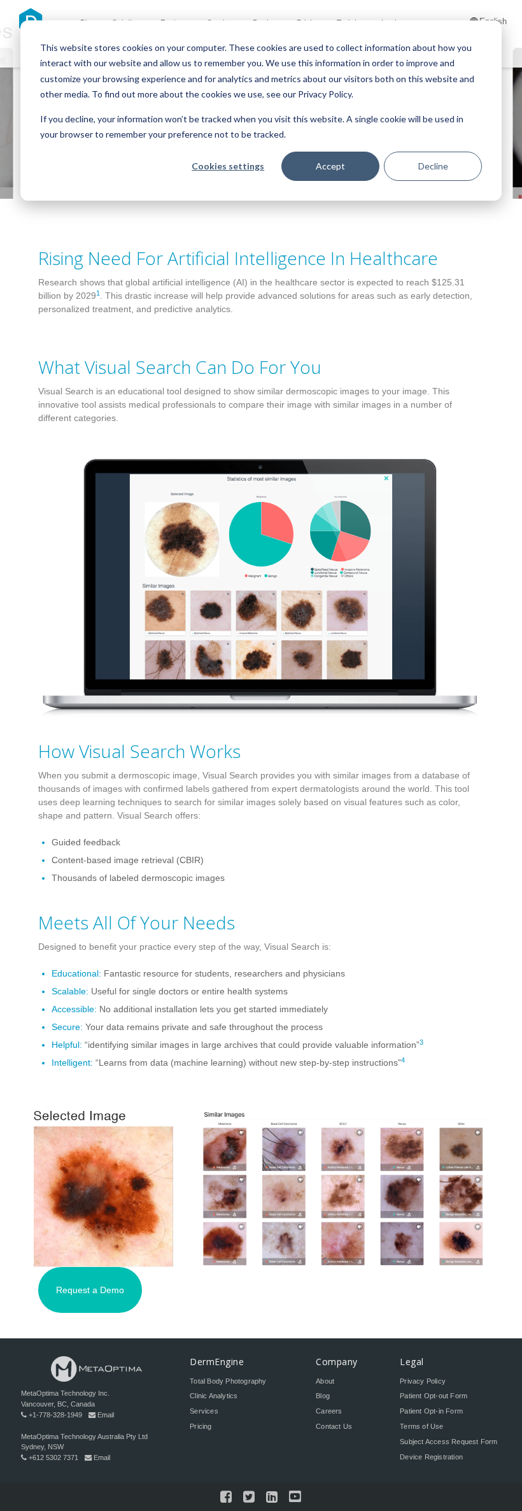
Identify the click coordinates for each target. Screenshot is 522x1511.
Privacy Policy (423, 1381)
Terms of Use (421, 1426)
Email (105, 1415)
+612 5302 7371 (53, 1457)
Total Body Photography (228, 1381)
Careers (329, 1411)
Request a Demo (90, 1290)
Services (204, 1411)
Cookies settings (228, 166)
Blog (323, 1396)
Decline (433, 166)
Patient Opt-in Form (431, 1411)
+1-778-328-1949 (55, 1415)
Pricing (200, 1426)
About (325, 1381)
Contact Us (334, 1426)
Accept (330, 166)
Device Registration (431, 1457)
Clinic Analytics (213, 1396)
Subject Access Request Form (448, 1441)
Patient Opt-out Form (433, 1396)
